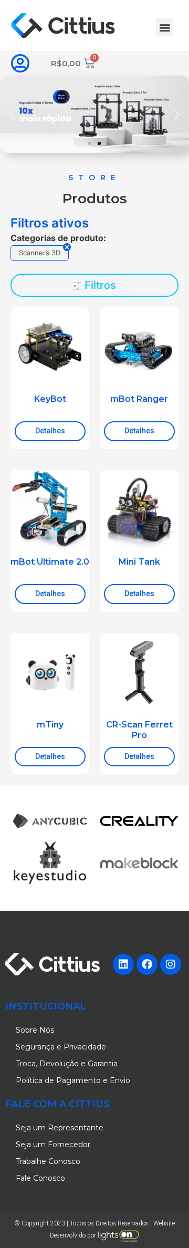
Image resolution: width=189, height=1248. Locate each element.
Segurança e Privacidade (61, 1047)
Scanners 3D (39, 252)
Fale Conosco (40, 1178)
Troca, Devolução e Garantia (67, 1063)
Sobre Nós (35, 1030)
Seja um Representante (59, 1127)
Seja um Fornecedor (53, 1144)
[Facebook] (147, 964)
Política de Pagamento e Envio (73, 1080)
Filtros (99, 285)
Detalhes (50, 431)
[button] (164, 27)
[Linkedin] (123, 964)
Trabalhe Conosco (48, 1161)
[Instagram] (170, 964)
